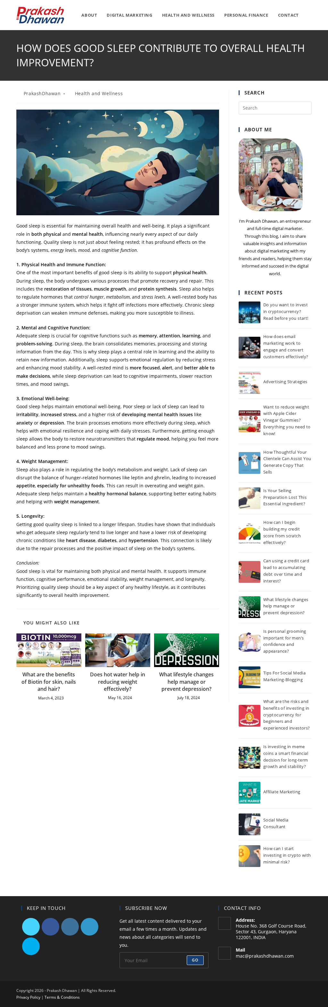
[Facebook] (50, 927)
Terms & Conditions (62, 997)
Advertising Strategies (285, 381)
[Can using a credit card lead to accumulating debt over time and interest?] (249, 572)
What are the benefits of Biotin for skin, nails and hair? (48, 681)
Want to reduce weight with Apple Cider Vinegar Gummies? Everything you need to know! (287, 420)
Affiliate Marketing (281, 792)
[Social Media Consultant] (249, 824)
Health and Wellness (99, 93)
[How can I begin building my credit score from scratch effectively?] (249, 533)
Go (195, 960)
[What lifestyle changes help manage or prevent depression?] (249, 607)
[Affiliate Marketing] (249, 793)
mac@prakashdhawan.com (265, 956)
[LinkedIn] (89, 927)
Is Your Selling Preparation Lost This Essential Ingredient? (285, 497)
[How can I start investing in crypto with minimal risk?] (249, 856)
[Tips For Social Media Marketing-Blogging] (249, 677)
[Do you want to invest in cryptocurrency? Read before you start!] (249, 312)
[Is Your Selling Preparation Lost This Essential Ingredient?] (249, 498)
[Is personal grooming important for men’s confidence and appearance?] (249, 642)
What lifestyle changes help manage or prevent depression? (186, 681)
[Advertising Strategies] (249, 383)
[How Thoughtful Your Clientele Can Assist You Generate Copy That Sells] (249, 463)
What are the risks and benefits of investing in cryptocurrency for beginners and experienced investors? (286, 714)
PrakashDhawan (42, 93)
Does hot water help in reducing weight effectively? (117, 681)
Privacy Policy (28, 997)
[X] (31, 927)
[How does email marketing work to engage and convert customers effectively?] (249, 348)
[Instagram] (70, 927)
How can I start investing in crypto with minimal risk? (287, 855)
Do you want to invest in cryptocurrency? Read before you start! (285, 311)
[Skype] (31, 946)
